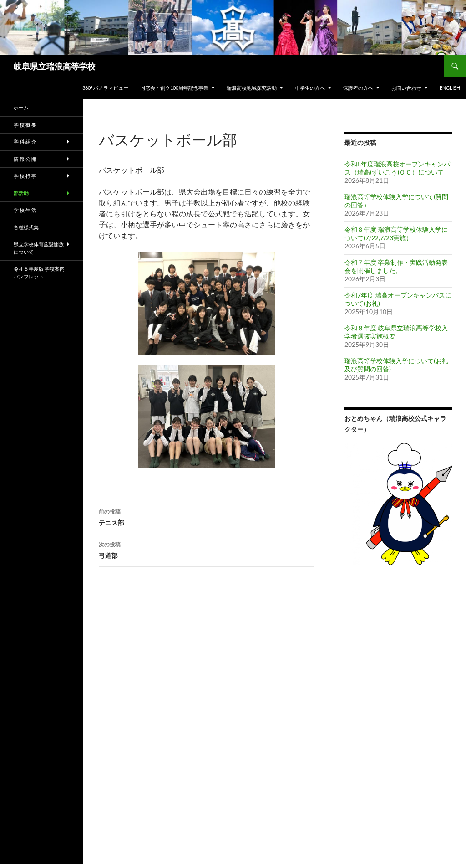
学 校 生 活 (25, 210)
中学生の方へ (310, 88)
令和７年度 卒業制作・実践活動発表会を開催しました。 (396, 266)
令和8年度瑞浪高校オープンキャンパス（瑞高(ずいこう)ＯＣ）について (397, 168)
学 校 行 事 (25, 176)
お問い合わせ (406, 88)
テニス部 (111, 517)
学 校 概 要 (25, 125)
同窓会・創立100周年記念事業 (174, 88)
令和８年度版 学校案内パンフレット (39, 272)
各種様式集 (26, 227)
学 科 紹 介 (25, 141)
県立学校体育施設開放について (39, 248)
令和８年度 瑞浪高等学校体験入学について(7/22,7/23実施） (396, 234)
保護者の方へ (358, 88)
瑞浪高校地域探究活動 (252, 88)
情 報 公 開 (25, 159)
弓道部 (110, 550)
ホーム (21, 107)
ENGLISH (450, 88)
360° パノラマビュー (105, 88)
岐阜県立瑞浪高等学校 (55, 66)
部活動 (21, 193)
